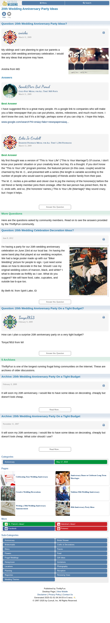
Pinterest (64, 528)
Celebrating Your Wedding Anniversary (32, 477)
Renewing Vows (63, 575)
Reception (61, 571)
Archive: (40, 376)
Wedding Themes (12, 579)
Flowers (8, 553)
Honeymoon (10, 562)
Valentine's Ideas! (66, 524)
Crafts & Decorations (65, 545)
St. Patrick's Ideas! (14, 524)
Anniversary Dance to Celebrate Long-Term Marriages (88, 476)
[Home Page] (10, 1)
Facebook (12, 528)
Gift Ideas (61, 558)
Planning (8, 571)
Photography (62, 566)
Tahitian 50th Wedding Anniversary (85, 492)
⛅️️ (74, 597)
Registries (9, 575)
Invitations (61, 562)
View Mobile (62, 591)
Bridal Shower (63, 540)
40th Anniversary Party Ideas (82, 507)
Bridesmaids (10, 545)
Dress (7, 549)
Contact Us (68, 594)
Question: (34, 23)
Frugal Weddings (12, 558)
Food (59, 553)
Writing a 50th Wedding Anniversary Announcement (31, 507)
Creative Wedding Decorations (28, 492)
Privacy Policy (55, 594)
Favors (60, 549)
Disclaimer (42, 594)
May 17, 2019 (62, 462)
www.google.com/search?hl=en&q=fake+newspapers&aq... (35, 122)
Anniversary (10, 462)
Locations (9, 566)
